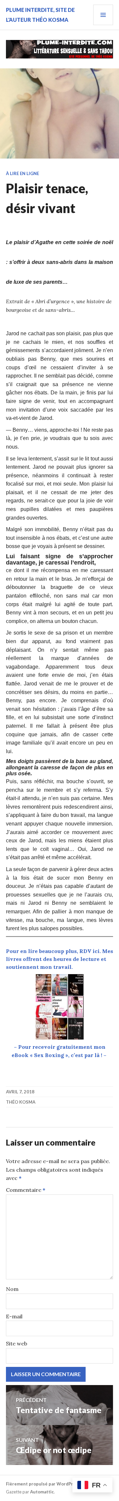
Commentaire (25, 1190)
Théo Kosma (20, 1102)
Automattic (42, 1491)
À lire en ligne (22, 173)
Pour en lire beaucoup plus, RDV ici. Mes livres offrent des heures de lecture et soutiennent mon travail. (59, 959)
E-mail (14, 1316)
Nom (12, 1289)
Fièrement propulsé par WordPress (43, 1483)
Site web (16, 1343)
